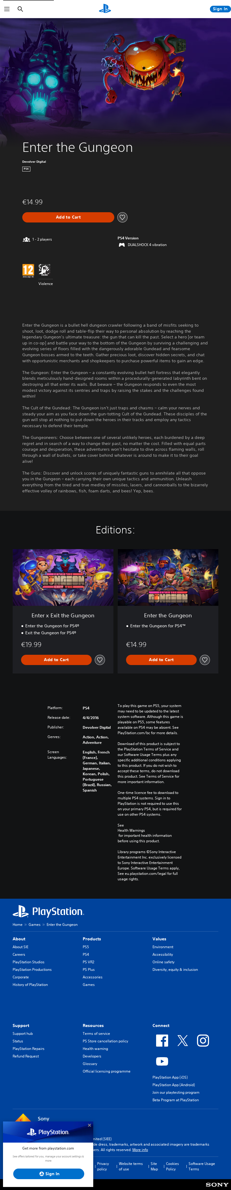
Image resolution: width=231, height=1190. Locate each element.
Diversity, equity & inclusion (175, 969)
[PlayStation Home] (104, 9)
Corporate (21, 977)
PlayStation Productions (32, 969)
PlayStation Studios (29, 961)
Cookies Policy (172, 1166)
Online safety (163, 961)
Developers (92, 1056)
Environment (162, 946)
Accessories (93, 977)
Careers (19, 954)
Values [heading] (159, 939)
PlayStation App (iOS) (170, 1077)
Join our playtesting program (175, 1092)
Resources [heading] (93, 1025)
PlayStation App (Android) (173, 1084)
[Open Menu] (7, 9)
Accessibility (162, 954)
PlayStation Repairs (29, 1048)
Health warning (95, 1048)
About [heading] (19, 939)
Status (18, 1041)
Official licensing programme (107, 1071)
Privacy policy (103, 1166)
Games (35, 924)
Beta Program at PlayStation (175, 1099)
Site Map (154, 1166)
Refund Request (26, 1056)
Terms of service (96, 1033)
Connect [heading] (160, 1025)
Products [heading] (92, 939)
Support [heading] (21, 1025)
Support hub (23, 1033)
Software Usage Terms (202, 1166)
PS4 (86, 954)
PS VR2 (88, 961)
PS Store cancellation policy (105, 1041)
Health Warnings (131, 830)
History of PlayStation (30, 984)
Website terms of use (131, 1166)
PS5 (86, 946)
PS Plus (89, 969)
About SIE (20, 946)
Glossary (90, 1063)
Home (18, 924)
